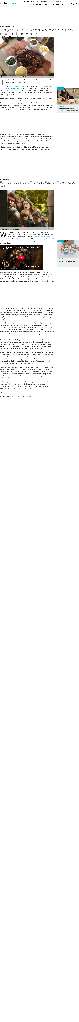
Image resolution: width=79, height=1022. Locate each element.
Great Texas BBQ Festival (17, 86)
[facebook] (71, 4)
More (61, 4)
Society (26, 4)
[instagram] (76, 4)
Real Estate (56, 1)
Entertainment (44, 1)
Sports (53, 4)
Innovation (47, 4)
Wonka (48, 323)
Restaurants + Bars (29, 1)
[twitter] (73, 4)
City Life (37, 1)
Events (57, 4)
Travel (50, 1)
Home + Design (32, 4)
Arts (61, 1)
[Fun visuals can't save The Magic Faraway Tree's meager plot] (27, 210)
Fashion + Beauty (40, 4)
